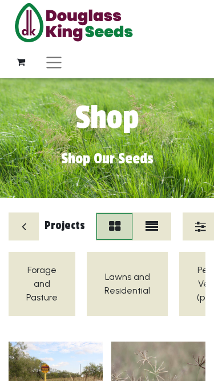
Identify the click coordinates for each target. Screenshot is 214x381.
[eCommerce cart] (21, 62)
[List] (151, 226)
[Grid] (114, 226)
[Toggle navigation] (54, 62)
